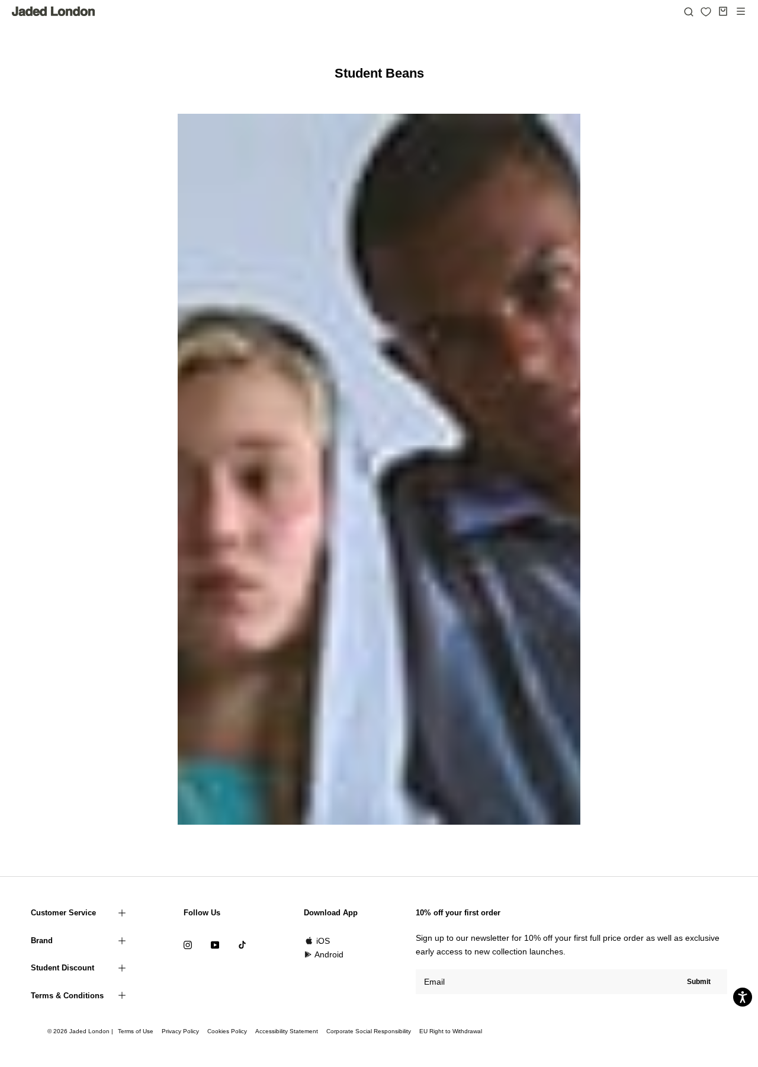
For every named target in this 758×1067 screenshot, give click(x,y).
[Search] (688, 11)
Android (328, 954)
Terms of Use (135, 1031)
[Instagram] (188, 944)
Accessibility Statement (286, 1031)
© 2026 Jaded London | (81, 1031)
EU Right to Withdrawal (450, 1031)
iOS (323, 941)
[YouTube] (215, 944)
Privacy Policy (180, 1031)
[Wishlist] (706, 12)
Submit (699, 982)
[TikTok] (242, 944)
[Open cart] (723, 11)
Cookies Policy (227, 1031)
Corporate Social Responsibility (368, 1031)
